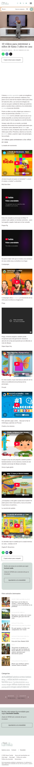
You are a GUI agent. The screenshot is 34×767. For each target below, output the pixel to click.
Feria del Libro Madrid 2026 (20, 641)
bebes (28, 677)
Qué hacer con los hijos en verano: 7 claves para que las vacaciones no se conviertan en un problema (22, 604)
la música (16, 297)
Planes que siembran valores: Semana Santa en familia (20, 664)
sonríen (5, 134)
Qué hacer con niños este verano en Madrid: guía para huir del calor (21, 616)
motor (4, 685)
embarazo (23, 679)
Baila (8, 115)
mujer (9, 684)
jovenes (22, 682)
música (24, 127)
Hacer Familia (16, 599)
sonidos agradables (13, 95)
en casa (4, 108)
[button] (30, 3)
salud (19, 687)
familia (23, 599)
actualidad (19, 623)
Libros (23, 638)
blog (3, 680)
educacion (18, 660)
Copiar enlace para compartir (12, 60)
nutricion (22, 684)
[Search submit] (31, 9)
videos (25, 687)
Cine (6, 679)
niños (29, 625)
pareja (4, 687)
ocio (28, 599)
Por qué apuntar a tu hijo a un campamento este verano (20, 628)
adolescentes (16, 625)
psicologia (11, 687)
